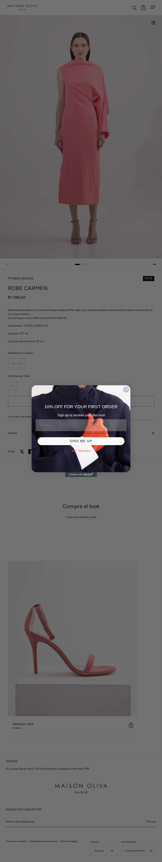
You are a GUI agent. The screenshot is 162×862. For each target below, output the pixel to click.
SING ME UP (81, 441)
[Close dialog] (126, 389)
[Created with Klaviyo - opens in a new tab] (81, 474)
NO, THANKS (81, 451)
